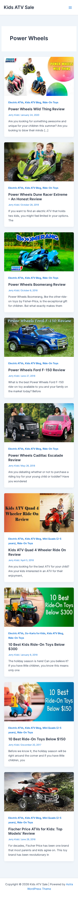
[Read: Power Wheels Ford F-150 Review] (39, 337)
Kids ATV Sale (19, 7)
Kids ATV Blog (33, 102)
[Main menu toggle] (70, 8)
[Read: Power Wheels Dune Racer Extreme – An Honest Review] (39, 161)
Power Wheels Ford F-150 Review (36, 370)
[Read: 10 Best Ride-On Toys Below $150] (39, 701)
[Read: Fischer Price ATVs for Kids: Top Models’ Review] (39, 791)
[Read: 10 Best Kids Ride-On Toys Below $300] (39, 607)
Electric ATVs (15, 102)
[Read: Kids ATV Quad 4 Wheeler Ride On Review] (39, 512)
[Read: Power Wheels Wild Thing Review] (39, 76)
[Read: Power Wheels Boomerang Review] (39, 251)
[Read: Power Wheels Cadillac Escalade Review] (39, 422)
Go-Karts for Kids (35, 633)
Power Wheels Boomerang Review (37, 284)
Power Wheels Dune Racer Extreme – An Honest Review (37, 196)
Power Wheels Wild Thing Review (36, 109)
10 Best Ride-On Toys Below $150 (37, 739)
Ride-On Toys (50, 102)
